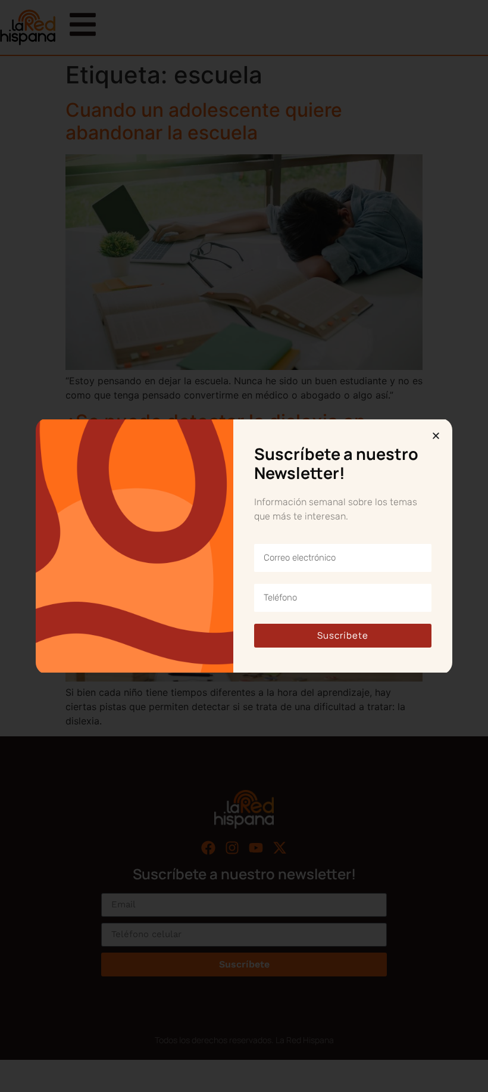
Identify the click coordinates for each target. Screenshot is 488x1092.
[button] (435, 435)
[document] (244, 546)
